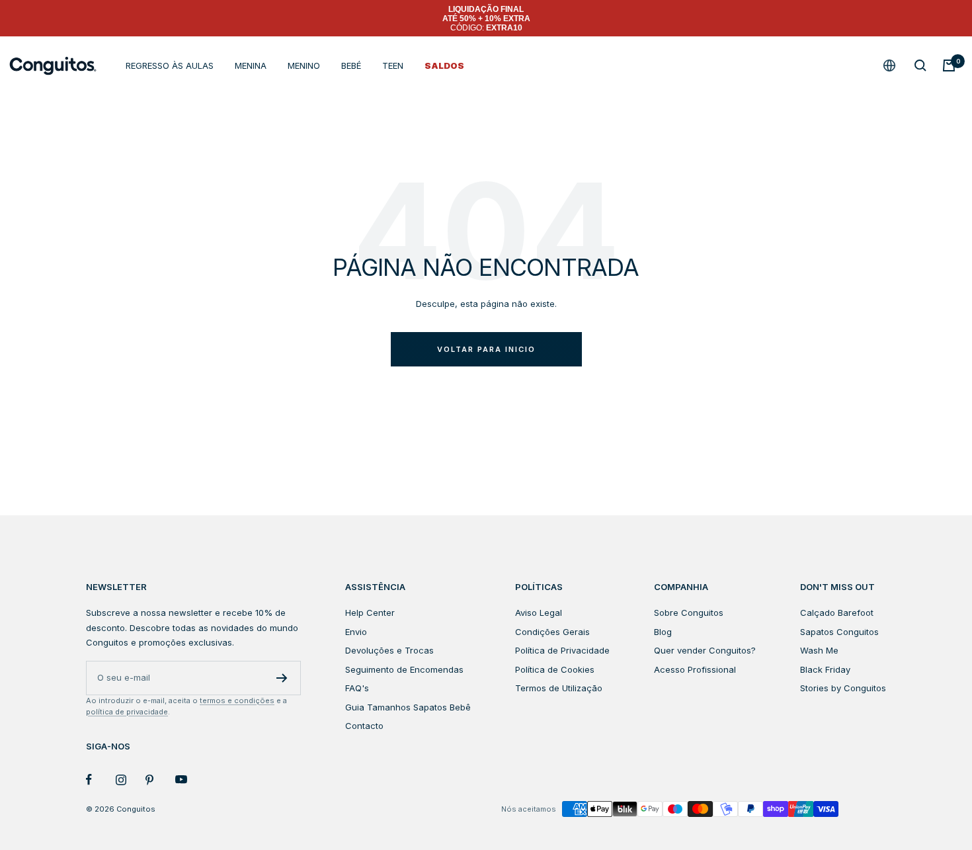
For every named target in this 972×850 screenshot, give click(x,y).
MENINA (250, 65)
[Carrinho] (948, 65)
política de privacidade (127, 711)
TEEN (392, 65)
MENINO (304, 65)
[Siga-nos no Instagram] (130, 779)
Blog (663, 631)
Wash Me (819, 650)
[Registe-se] (282, 678)
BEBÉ (351, 65)
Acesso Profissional (695, 669)
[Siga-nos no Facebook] (101, 779)
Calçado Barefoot (836, 612)
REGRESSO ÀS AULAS (170, 65)
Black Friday (825, 669)
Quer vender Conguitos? (705, 650)
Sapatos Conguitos (839, 631)
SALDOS (444, 65)
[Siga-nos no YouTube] (190, 779)
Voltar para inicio (486, 349)
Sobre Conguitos (688, 612)
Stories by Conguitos (843, 688)
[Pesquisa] (920, 65)
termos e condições (237, 700)
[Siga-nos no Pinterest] (160, 779)
